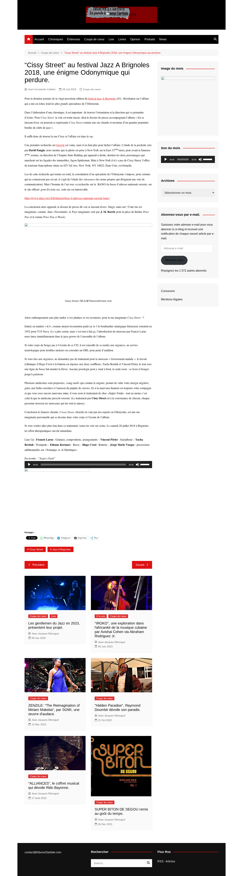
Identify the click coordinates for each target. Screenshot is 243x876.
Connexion (168, 291)
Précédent (38, 564)
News (163, 39)
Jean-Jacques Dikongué (45, 633)
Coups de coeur (94, 39)
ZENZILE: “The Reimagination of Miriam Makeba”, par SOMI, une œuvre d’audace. (54, 709)
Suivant (140, 564)
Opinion (135, 39)
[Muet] (137, 464)
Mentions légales (172, 299)
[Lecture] (29, 464)
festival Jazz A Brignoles (102, 98)
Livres (122, 39)
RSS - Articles (166, 861)
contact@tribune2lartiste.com (43, 852)
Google (60, 145)
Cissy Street (36, 549)
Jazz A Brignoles (61, 549)
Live (111, 39)
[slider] (145, 464)
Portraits (149, 39)
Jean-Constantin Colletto (42, 89)
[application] (88, 464)
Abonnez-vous (174, 260)
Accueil (39, 39)
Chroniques (55, 39)
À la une (100, 616)
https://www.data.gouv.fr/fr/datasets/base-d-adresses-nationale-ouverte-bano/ (67, 198)
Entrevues (73, 39)
